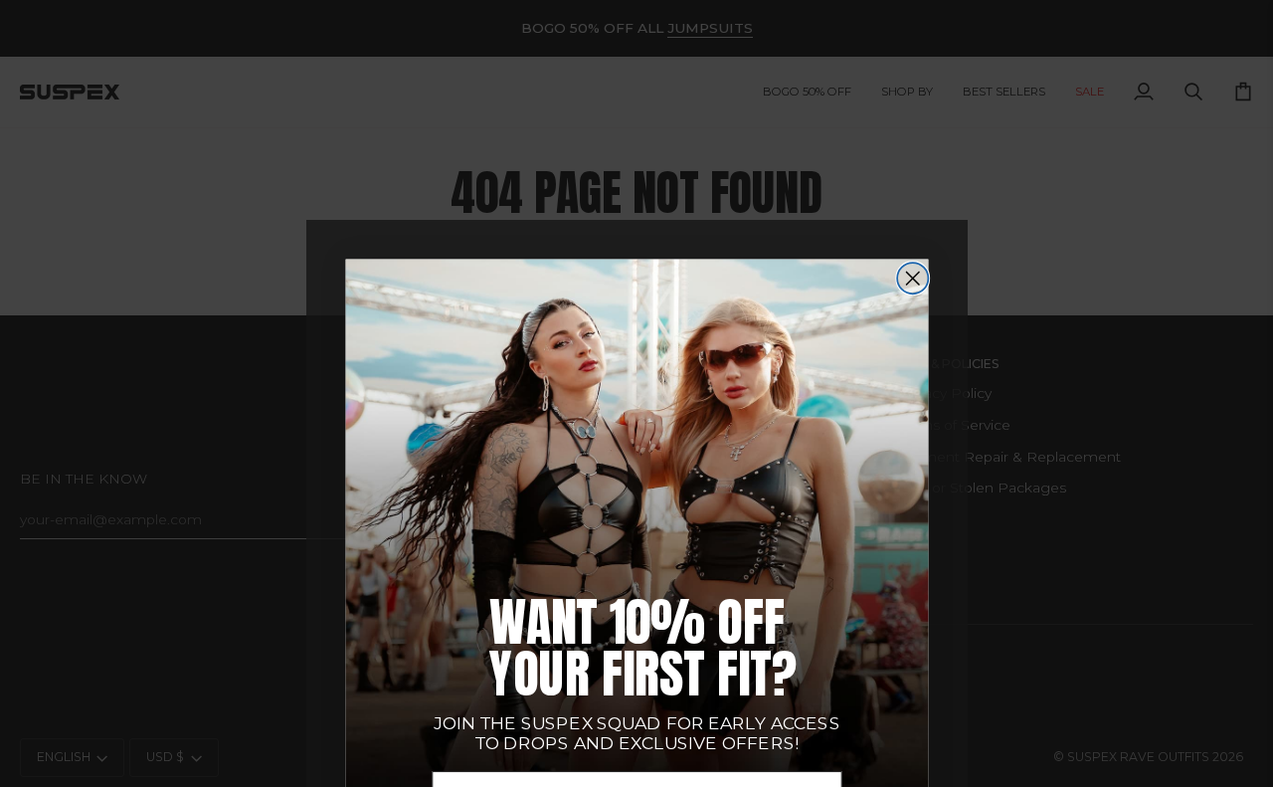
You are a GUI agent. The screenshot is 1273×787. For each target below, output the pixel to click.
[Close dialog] (912, 278)
